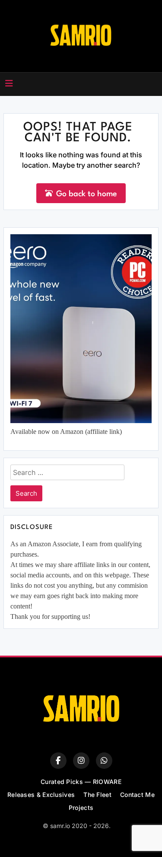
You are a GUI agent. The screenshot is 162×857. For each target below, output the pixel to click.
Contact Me (137, 794)
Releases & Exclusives (41, 794)
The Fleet (97, 794)
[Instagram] (81, 760)
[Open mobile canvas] (9, 83)
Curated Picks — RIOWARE (81, 781)
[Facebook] (58, 760)
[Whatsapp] (104, 760)
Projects (81, 807)
